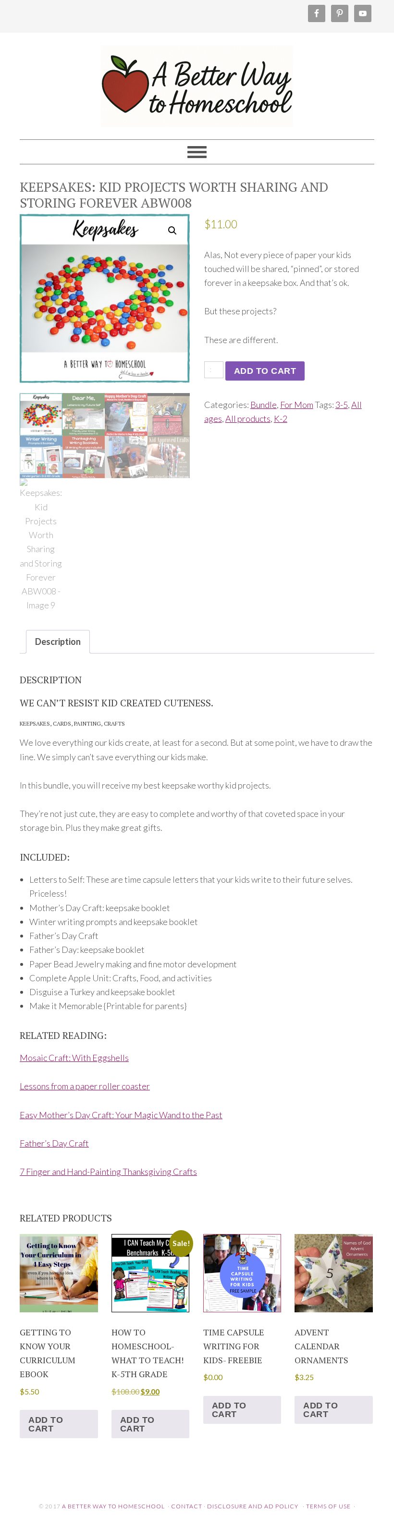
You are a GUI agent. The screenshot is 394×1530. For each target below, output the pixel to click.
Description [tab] (58, 641)
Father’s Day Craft (54, 1143)
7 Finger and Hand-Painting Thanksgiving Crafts (108, 1171)
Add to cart (265, 371)
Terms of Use (328, 1506)
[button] (172, 230)
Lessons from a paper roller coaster (85, 1086)
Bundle (263, 404)
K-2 (280, 418)
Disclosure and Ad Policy (252, 1506)
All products (248, 418)
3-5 (341, 404)
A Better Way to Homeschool (197, 81)
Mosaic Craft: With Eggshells (74, 1057)
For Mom (296, 404)
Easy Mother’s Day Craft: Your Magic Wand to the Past (121, 1115)
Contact (186, 1506)
